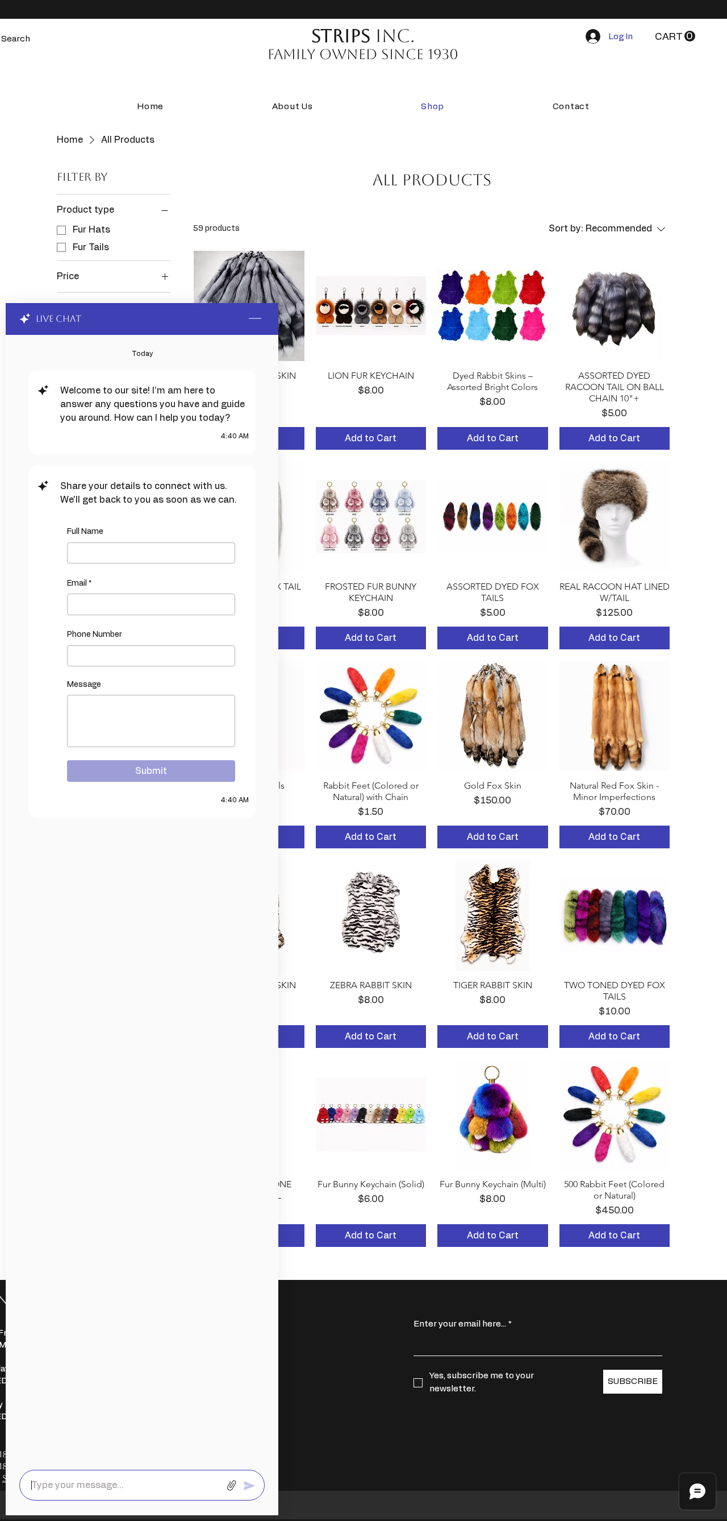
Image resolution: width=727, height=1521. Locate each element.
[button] (675, 36)
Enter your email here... (462, 1324)
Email (79, 583)
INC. (363, 35)
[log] (142, 899)
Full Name (85, 532)
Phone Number (94, 635)
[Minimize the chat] (255, 319)
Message (84, 685)
